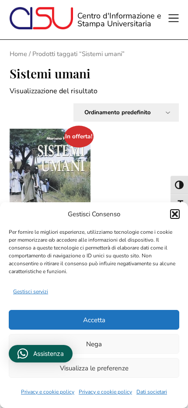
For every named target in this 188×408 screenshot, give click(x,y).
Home (18, 53)
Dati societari (151, 391)
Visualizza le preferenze (94, 368)
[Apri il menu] (175, 20)
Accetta (94, 320)
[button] (175, 214)
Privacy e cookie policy (47, 391)
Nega (94, 344)
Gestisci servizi (30, 291)
